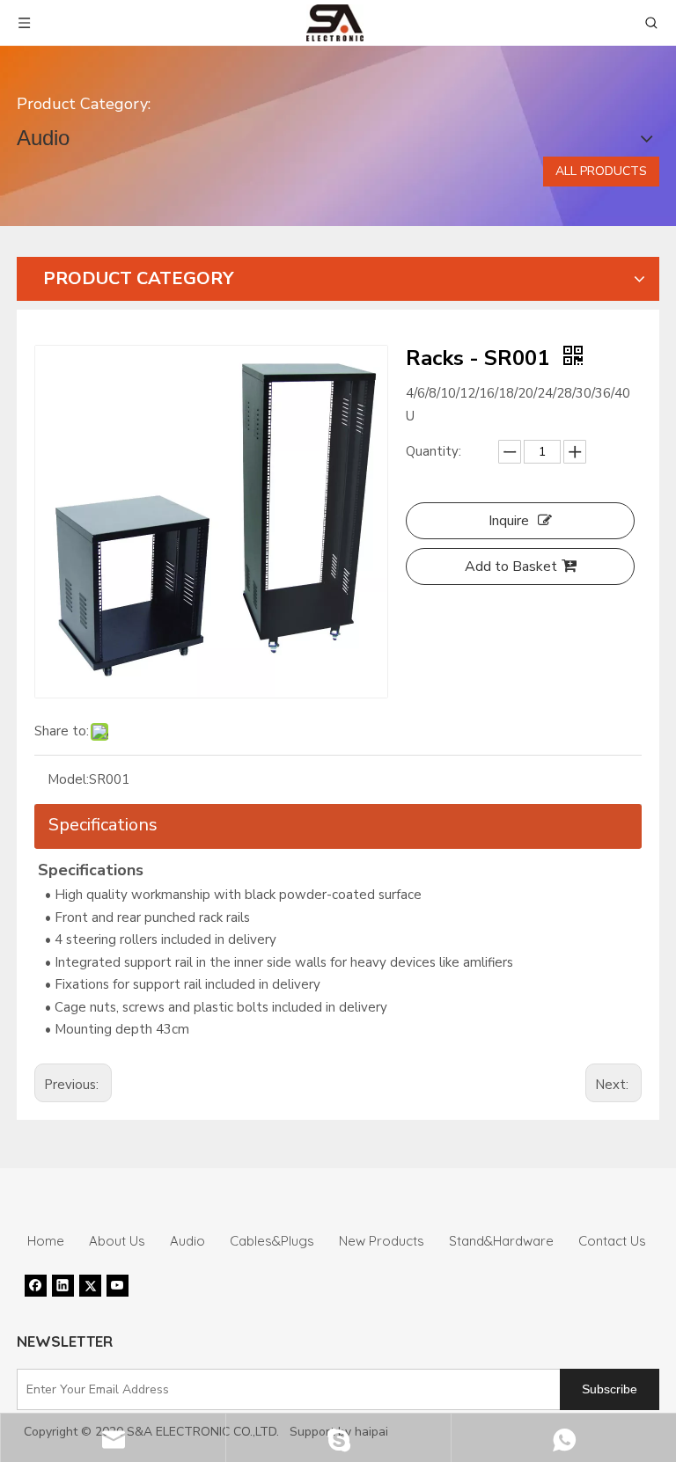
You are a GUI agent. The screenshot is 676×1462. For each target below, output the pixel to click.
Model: (68, 779)
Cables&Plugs (272, 1240)
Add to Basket (511, 566)
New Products (381, 1240)
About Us (117, 1240)
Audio (187, 1240)
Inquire (509, 520)
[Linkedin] (63, 1285)
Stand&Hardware (501, 1240)
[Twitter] (90, 1285)
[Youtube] (118, 1285)
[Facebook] (36, 1285)
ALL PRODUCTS (601, 171)
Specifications (103, 825)
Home (45, 1240)
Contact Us (612, 1240)
